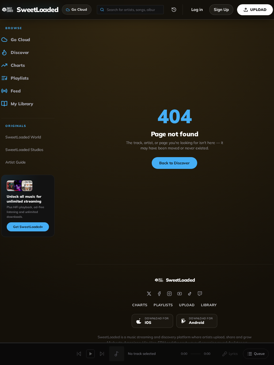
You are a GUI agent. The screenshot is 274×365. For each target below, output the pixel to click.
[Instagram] (169, 293)
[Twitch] (199, 293)
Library (208, 305)
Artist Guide (15, 162)
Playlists (163, 305)
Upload (187, 305)
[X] (149, 293)
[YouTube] (179, 293)
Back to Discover (174, 163)
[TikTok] (189, 293)
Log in (197, 9)
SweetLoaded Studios (24, 149)
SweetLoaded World (23, 137)
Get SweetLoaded (28, 227)
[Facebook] (159, 293)
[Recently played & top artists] (174, 9)
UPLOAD (258, 9)
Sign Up (221, 9)
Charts (139, 305)
